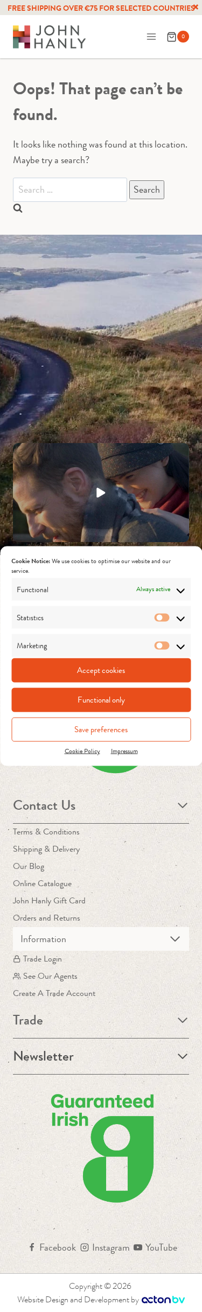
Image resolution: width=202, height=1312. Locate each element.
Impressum (124, 750)
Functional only (101, 700)
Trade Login (42, 958)
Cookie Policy (82, 750)
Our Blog (28, 866)
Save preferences (101, 729)
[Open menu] (151, 37)
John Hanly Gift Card (49, 900)
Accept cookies (101, 670)
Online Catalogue (42, 883)
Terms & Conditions (46, 831)
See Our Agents (50, 976)
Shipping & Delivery (46, 849)
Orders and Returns (46, 917)
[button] (101, 492)
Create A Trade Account (54, 993)
